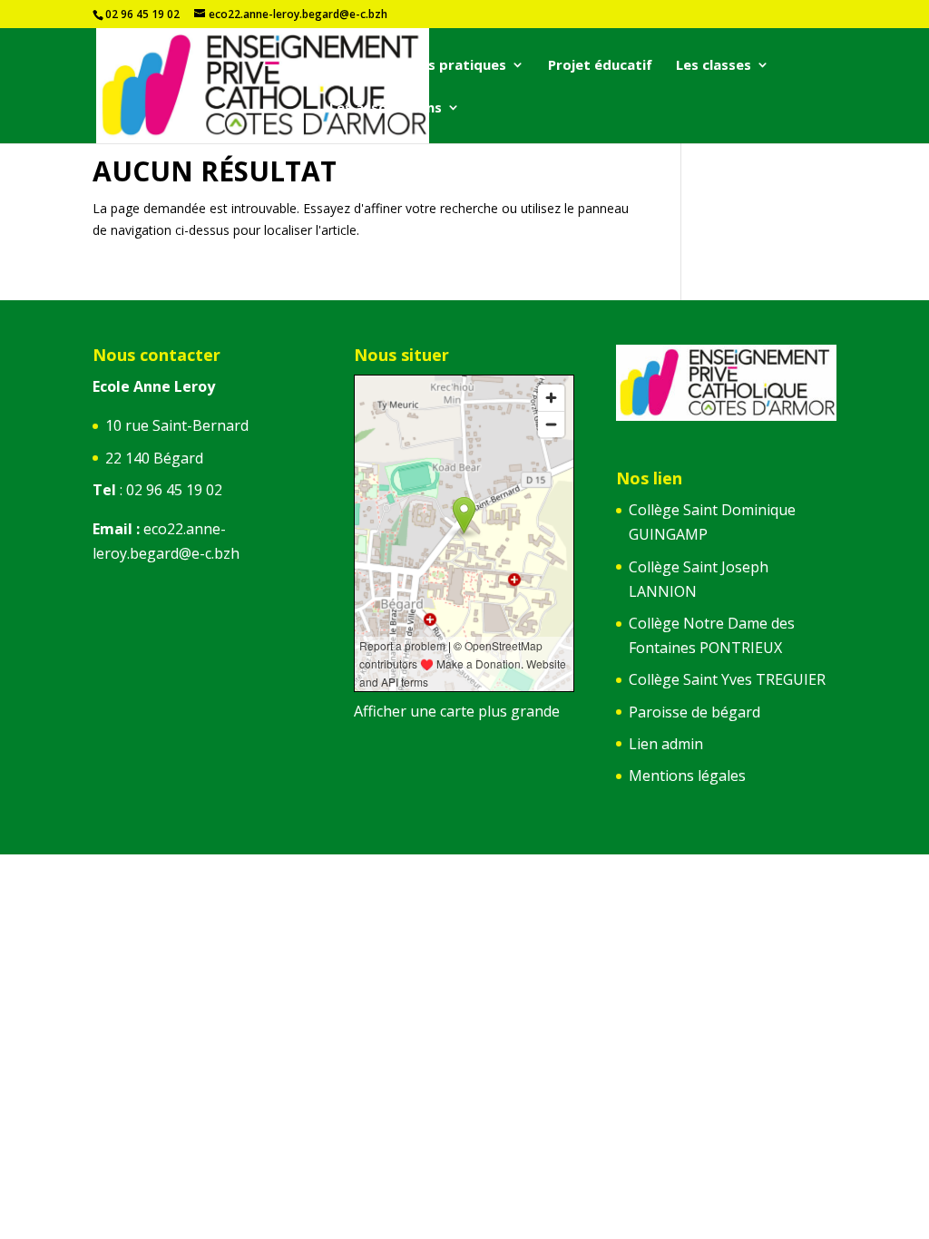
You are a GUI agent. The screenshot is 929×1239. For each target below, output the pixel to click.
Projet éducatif (600, 65)
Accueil (352, 65)
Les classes (713, 65)
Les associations (385, 108)
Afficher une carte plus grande (457, 711)
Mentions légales (687, 775)
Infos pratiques (453, 65)
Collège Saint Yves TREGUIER (727, 679)
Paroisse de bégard (694, 712)
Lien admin (666, 744)
